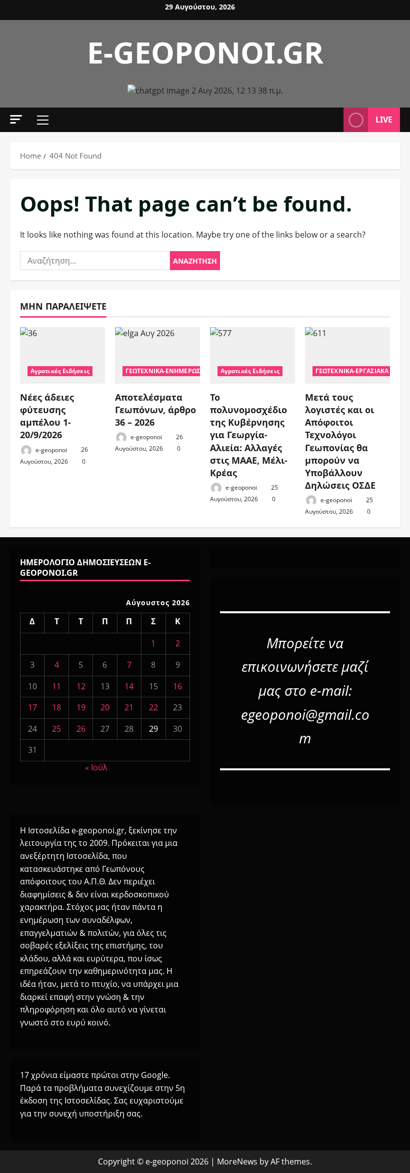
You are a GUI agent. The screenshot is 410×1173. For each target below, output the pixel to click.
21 (129, 707)
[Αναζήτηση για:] (95, 260)
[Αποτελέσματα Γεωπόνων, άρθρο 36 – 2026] (157, 355)
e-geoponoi (50, 449)
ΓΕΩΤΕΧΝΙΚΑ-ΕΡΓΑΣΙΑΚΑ (352, 371)
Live (384, 119)
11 (56, 686)
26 (81, 728)
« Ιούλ (96, 767)
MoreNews (237, 1161)
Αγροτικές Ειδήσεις (60, 371)
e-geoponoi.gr (205, 52)
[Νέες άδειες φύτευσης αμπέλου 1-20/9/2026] (62, 355)
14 (129, 686)
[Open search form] (333, 120)
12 (81, 686)
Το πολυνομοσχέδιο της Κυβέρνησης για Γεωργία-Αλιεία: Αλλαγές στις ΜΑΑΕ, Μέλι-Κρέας (249, 435)
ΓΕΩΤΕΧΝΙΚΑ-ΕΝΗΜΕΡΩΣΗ (165, 371)
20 (105, 707)
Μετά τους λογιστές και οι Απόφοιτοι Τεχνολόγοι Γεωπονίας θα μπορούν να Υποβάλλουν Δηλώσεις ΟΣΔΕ (340, 441)
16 (177, 686)
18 (56, 707)
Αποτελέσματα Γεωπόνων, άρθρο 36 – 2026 (155, 409)
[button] (16, 119)
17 (32, 707)
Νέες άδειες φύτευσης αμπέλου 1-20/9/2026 (47, 416)
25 (56, 728)
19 (81, 707)
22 (153, 707)
